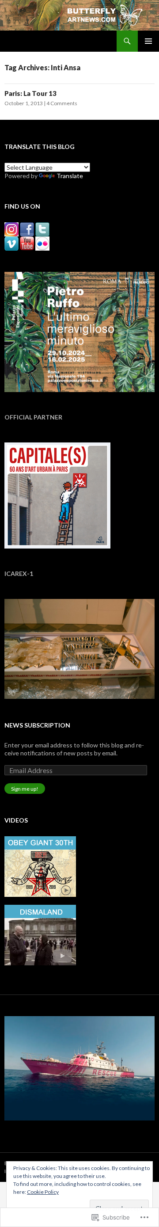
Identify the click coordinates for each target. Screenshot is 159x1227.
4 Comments (61, 103)
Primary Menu (148, 41)
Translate (70, 175)
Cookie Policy (43, 1192)
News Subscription (37, 725)
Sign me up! (24, 788)
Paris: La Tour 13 (30, 93)
